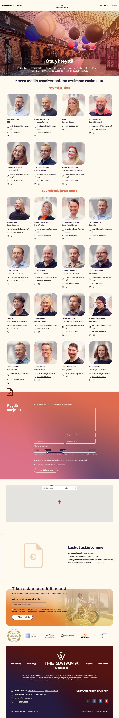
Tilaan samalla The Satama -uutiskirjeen (50, 465)
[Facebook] (94, 701)
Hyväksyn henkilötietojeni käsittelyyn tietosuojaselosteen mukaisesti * (62, 460)
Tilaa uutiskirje (33, 711)
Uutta (19, 5)
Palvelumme (7, 5)
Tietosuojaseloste (87, 711)
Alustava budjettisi (41, 446)
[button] (51, 486)
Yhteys (114, 5)
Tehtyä (103, 5)
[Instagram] (88, 701)
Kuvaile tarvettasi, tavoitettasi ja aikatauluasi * (53, 405)
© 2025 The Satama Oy (18, 711)
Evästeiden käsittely (101, 711)
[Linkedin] (100, 701)
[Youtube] (106, 701)
